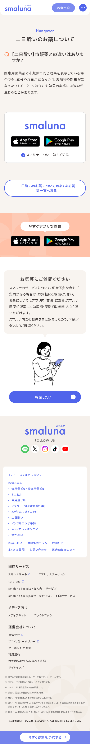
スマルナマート (17, 574)
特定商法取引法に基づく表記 (27, 661)
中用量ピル (19, 500)
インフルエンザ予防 (24, 523)
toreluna (14, 581)
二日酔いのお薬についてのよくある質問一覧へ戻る (46, 188)
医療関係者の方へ (64, 550)
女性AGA (17, 535)
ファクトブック (43, 615)
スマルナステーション (52, 574)
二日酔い (17, 517)
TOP (11, 475)
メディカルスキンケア (25, 529)
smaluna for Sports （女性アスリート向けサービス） (42, 596)
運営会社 (14, 635)
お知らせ (57, 543)
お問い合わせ (38, 550)
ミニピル (17, 494)
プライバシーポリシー (22, 641)
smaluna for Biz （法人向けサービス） (33, 588)
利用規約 (14, 654)
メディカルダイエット (24, 512)
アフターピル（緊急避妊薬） (29, 506)
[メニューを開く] (83, 7)
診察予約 (63, 8)
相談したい (43, 396)
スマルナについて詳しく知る (47, 154)
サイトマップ (16, 667)
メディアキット (17, 615)
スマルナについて (31, 475)
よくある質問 (16, 550)
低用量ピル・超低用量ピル (28, 489)
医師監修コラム (37, 543)
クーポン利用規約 (20, 648)
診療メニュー (16, 483)
